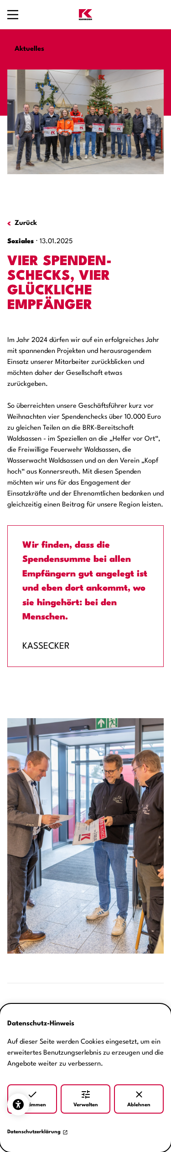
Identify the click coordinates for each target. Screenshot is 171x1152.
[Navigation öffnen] (13, 15)
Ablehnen (138, 1105)
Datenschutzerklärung (34, 1132)
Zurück (26, 223)
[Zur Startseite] (86, 14)
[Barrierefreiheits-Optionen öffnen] (18, 1104)
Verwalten (85, 1105)
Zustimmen (32, 1105)
